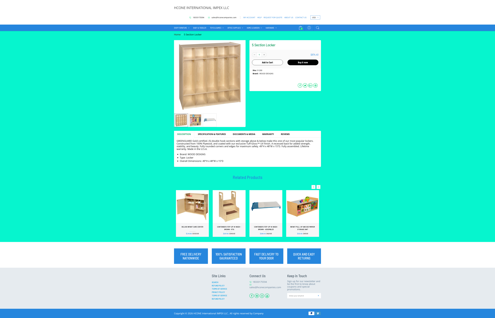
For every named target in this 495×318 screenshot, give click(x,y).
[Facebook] (251, 296)
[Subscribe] (318, 295)
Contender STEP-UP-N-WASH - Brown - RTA (229, 228)
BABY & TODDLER (199, 27)
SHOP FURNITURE (180, 27)
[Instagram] (262, 296)
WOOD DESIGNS (266, 73)
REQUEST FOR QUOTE (273, 17)
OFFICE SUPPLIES (234, 27)
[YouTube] (267, 296)
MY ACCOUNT (249, 17)
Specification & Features (212, 134)
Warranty (268, 134)
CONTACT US (301, 17)
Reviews (285, 134)
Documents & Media (244, 134)
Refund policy (218, 299)
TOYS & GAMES (215, 27)
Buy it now (303, 62)
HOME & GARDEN (253, 27)
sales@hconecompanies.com (223, 17)
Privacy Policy (218, 292)
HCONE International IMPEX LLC (210, 313)
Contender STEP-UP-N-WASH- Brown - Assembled (266, 228)
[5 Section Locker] (210, 76)
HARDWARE (270, 27)
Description (184, 134)
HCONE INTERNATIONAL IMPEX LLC (201, 7)
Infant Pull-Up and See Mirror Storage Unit (302, 228)
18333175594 (198, 17)
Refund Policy (218, 285)
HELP (259, 17)
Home (177, 34)
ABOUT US (288, 17)
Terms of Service (219, 289)
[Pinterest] (257, 296)
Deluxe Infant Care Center (192, 227)
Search (215, 282)
